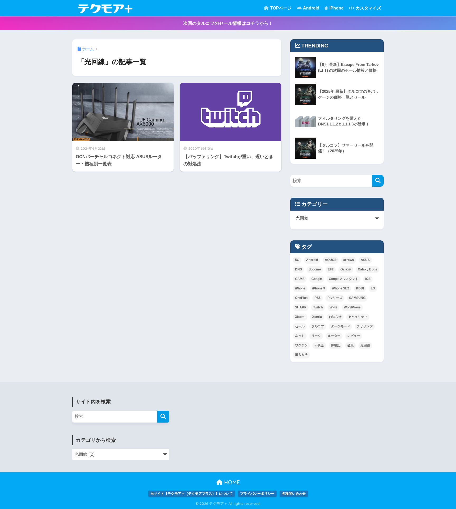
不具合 (319, 345)
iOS (367, 279)
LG (373, 288)
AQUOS (330, 260)
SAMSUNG (357, 298)
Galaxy (345, 269)
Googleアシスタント (343, 279)
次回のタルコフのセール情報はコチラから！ (228, 23)
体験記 (335, 345)
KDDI (360, 288)
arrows (348, 260)
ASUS (365, 260)
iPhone (336, 8)
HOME (231, 482)
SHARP (300, 307)
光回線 (365, 345)
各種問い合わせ (294, 494)
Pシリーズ (334, 298)
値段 (350, 345)
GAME (300, 279)
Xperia (317, 317)
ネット (300, 336)
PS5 (318, 298)
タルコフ (317, 326)
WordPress (352, 307)
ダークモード (340, 326)
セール (300, 326)
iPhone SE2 (340, 288)
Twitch (318, 307)
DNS (298, 269)
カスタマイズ (368, 8)
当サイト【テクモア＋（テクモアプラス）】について (191, 494)
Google (316, 279)
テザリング (365, 326)
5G (297, 260)
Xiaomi (300, 317)
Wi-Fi (333, 307)
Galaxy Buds (367, 269)
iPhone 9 (318, 288)
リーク (316, 336)
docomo (315, 269)
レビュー (353, 336)
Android (310, 8)
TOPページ (280, 8)
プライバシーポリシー (257, 494)
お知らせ (335, 317)
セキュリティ (357, 317)
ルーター (334, 336)
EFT (331, 269)
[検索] (378, 181)
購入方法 (301, 355)
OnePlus (301, 298)
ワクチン (301, 345)
